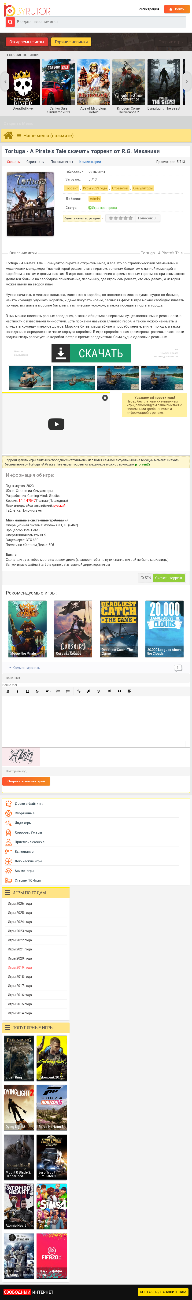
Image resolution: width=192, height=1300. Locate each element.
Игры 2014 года (20, 1013)
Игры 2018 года (20, 977)
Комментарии (90, 162)
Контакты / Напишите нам (163, 1292)
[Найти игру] (10, 22)
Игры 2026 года (20, 903)
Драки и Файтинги (29, 803)
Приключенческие (29, 842)
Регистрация (149, 9)
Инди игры (23, 823)
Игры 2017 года (20, 986)
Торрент (71, 188)
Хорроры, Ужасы (28, 832)
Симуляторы (143, 188)
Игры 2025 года (20, 913)
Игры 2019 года (20, 967)
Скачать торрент (168, 578)
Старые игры (171, 41)
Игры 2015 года (20, 1004)
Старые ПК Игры (28, 880)
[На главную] (28, 10)
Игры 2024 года (20, 922)
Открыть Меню (18, 123)
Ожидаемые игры (26, 41)
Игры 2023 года (95, 188)
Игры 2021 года (20, 949)
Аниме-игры (24, 871)
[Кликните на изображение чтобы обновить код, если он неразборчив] (21, 765)
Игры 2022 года (20, 940)
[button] (7, 691)
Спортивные (24, 813)
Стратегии (120, 188)
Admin (95, 199)
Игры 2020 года (20, 958)
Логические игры (28, 861)
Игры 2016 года (20, 995)
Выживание (24, 851)
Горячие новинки (71, 41)
